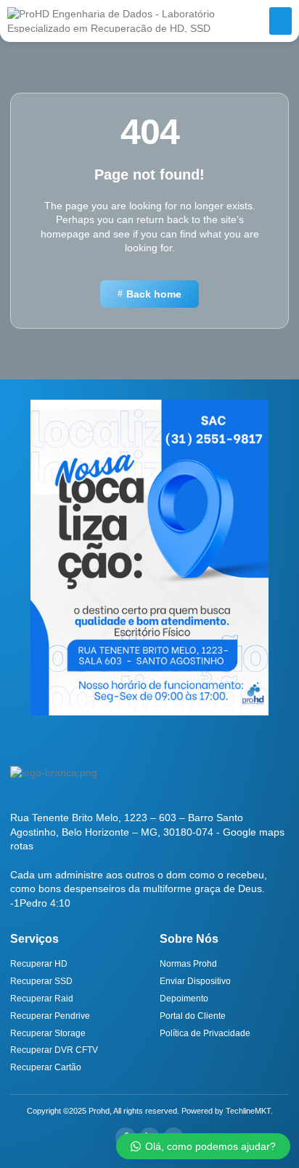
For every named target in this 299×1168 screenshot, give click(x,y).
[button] (280, 21)
